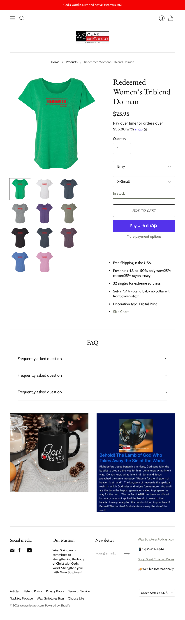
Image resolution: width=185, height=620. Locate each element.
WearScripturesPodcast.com (156, 539)
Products (72, 62)
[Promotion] (49, 452)
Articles (15, 591)
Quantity (119, 139)
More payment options (144, 236)
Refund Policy (33, 591)
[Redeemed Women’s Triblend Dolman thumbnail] (20, 189)
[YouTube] (29, 551)
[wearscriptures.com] (92, 37)
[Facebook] (19, 551)
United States (155, 593)
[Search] (22, 18)
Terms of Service (79, 591)
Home (55, 62)
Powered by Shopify (57, 605)
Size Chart (121, 312)
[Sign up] (127, 553)
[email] (12, 551)
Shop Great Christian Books (156, 559)
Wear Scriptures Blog (50, 598)
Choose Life (76, 598)
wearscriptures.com (32, 605)
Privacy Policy (55, 591)
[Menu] (13, 18)
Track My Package (21, 598)
